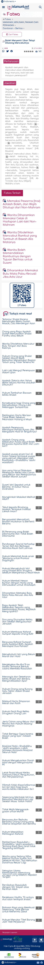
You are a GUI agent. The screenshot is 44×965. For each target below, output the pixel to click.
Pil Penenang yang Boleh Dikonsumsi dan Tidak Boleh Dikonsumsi (17, 534)
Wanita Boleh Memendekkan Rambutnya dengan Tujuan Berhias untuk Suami (18, 256)
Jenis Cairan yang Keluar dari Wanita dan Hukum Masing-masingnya (18, 724)
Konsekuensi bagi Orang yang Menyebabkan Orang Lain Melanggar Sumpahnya (18, 405)
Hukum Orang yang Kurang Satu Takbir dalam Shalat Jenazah (17, 691)
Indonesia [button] (9, 1)
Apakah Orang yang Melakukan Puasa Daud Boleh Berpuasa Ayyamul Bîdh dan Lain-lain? (21, 443)
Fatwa (13, 14)
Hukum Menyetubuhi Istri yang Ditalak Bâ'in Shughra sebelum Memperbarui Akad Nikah (21, 570)
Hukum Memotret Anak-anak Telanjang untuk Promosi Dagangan (18, 558)
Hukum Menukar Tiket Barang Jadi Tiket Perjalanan (18, 921)
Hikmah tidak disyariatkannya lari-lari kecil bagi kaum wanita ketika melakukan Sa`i (18, 787)
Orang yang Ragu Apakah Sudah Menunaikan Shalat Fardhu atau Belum (17, 333)
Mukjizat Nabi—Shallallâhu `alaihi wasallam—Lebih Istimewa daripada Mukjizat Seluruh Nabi (17, 749)
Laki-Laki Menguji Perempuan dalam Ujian (18, 371)
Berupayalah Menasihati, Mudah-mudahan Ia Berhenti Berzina (18, 521)
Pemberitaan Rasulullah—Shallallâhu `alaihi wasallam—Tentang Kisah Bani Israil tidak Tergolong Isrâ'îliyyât (18, 845)
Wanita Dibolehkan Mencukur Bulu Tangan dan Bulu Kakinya (18, 346)
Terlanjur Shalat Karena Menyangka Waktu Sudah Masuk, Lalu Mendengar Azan (18, 321)
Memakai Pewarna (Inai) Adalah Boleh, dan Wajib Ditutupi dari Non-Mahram (21, 204)
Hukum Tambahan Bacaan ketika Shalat (17, 394)
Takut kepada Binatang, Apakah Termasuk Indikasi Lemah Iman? (16, 509)
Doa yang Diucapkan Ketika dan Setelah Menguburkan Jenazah (17, 622)
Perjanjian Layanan (9, 932)
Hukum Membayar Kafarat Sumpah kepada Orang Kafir (17, 633)
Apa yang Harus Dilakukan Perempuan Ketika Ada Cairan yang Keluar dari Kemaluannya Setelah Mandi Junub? (19, 473)
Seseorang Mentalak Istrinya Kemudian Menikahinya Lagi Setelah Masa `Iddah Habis (17, 799)
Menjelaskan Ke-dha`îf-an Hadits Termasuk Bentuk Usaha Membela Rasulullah (17, 666)
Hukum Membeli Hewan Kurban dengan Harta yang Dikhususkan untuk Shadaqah (19, 583)
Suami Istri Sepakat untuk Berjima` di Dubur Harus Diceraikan (16, 487)
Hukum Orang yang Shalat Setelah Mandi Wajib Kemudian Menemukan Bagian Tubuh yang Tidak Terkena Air (19, 359)
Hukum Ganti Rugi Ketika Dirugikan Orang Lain (15, 712)
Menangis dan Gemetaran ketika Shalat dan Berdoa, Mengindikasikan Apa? (16, 679)
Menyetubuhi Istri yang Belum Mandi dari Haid (18, 655)
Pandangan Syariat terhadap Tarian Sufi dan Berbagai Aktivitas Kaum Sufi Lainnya (18, 546)
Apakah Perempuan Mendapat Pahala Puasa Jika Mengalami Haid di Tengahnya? (19, 429)
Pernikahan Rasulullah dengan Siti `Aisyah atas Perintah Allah (15, 887)
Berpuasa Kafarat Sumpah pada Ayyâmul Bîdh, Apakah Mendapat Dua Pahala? (17, 644)
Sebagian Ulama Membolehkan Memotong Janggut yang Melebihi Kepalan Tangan (19, 874)
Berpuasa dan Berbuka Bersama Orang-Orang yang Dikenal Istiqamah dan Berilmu (19, 822)
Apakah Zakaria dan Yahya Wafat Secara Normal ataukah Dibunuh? (18, 382)
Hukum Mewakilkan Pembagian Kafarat (12, 833)
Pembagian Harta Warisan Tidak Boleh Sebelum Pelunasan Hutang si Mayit (17, 417)
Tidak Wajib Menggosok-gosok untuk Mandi (15, 810)
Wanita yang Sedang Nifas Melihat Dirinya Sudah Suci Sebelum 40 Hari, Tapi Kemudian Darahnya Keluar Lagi (19, 859)
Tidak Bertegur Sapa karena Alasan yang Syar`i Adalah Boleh (17, 736)
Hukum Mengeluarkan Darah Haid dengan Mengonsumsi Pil (18, 762)
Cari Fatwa (13, 34)
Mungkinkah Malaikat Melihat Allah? (18, 498)
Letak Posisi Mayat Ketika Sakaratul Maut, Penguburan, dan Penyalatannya (18, 775)
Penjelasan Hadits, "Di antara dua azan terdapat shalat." (18, 898)
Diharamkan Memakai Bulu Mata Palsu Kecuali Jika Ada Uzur (20, 273)
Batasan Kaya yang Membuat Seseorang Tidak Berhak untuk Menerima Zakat (18, 909)
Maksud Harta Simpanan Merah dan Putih (16, 702)
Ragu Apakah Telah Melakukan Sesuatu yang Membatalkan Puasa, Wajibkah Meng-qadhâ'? (19, 608)
